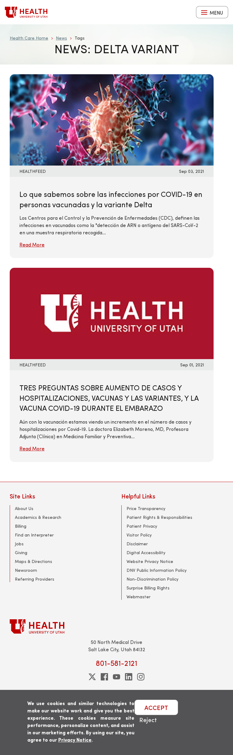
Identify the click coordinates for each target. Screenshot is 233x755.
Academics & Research (38, 517)
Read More (32, 244)
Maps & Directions (33, 561)
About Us (24, 508)
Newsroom (26, 570)
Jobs (19, 544)
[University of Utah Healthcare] (116, 626)
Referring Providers (34, 579)
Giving (21, 552)
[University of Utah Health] (26, 12)
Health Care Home (29, 38)
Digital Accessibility (146, 552)
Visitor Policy (139, 535)
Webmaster (138, 596)
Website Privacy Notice (150, 561)
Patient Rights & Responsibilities (159, 517)
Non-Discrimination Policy (152, 579)
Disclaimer (137, 544)
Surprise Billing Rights (148, 588)
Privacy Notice (75, 739)
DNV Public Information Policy (157, 570)
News (61, 38)
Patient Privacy (142, 526)
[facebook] (104, 676)
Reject (148, 719)
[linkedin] (128, 676)
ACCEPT (156, 707)
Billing (20, 526)
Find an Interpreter (34, 535)
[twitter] (92, 676)
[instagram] (140, 676)
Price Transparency (146, 508)
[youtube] (116, 676)
